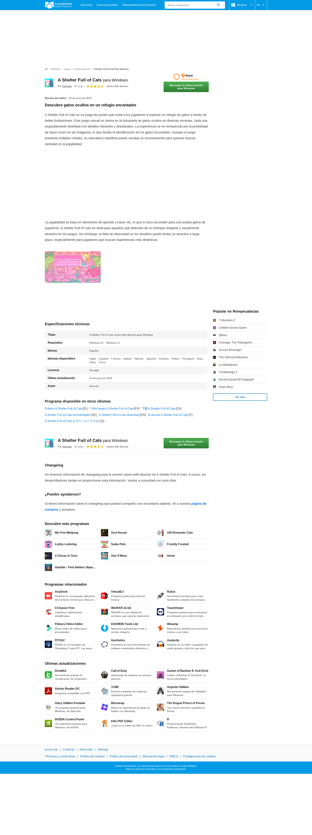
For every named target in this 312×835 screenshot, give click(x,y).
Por (65, 86)
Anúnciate (85, 749)
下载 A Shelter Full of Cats (158, 408)
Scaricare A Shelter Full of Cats (168, 414)
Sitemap (103, 749)
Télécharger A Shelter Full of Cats (111, 408)
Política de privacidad (123, 756)
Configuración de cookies (199, 756)
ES (258, 4)
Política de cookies (92, 756)
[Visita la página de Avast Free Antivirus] (186, 77)
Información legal (153, 756)
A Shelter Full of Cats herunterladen (67, 414)
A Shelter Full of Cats (93, 79)
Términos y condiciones (60, 756)
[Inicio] (46, 69)
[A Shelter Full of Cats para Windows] (49, 83)
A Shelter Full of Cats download (119, 414)
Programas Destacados (139, 5)
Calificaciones (107, 5)
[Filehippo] (58, 5)
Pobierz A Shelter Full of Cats (63, 408)
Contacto (68, 749)
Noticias (86, 5)
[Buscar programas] (218, 5)
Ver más (240, 396)
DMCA (173, 756)
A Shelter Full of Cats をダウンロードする (72, 421)
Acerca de (51, 749)
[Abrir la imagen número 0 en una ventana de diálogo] (73, 267)
